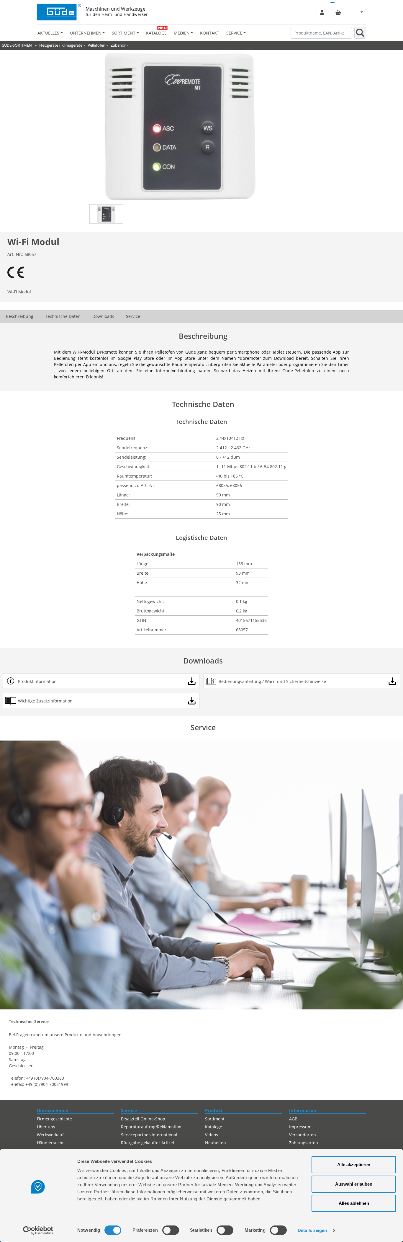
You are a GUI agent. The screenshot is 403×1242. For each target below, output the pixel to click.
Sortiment (215, 1119)
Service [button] (234, 33)
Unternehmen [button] (85, 33)
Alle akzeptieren (353, 1164)
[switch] (170, 1230)
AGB (293, 1119)
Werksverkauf (50, 1135)
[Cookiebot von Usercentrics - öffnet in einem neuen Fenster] (38, 1230)
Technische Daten (63, 316)
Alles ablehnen (354, 1203)
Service (133, 316)
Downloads (103, 316)
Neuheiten (215, 1142)
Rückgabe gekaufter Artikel (147, 1142)
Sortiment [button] (123, 33)
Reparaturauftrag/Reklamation (151, 1127)
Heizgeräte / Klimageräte (60, 45)
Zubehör (118, 45)
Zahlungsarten (303, 1142)
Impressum (300, 1127)
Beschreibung (19, 316)
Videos (211, 1135)
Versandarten (302, 1135)
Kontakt (209, 33)
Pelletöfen (96, 45)
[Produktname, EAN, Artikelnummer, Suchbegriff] (360, 33)
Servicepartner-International (149, 1135)
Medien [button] (182, 33)
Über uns (46, 1127)
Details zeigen (312, 1230)
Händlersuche (51, 1142)
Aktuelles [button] (48, 33)
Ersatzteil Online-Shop (143, 1119)
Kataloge (156, 33)
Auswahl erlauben (353, 1184)
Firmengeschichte (54, 1119)
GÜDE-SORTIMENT (17, 45)
